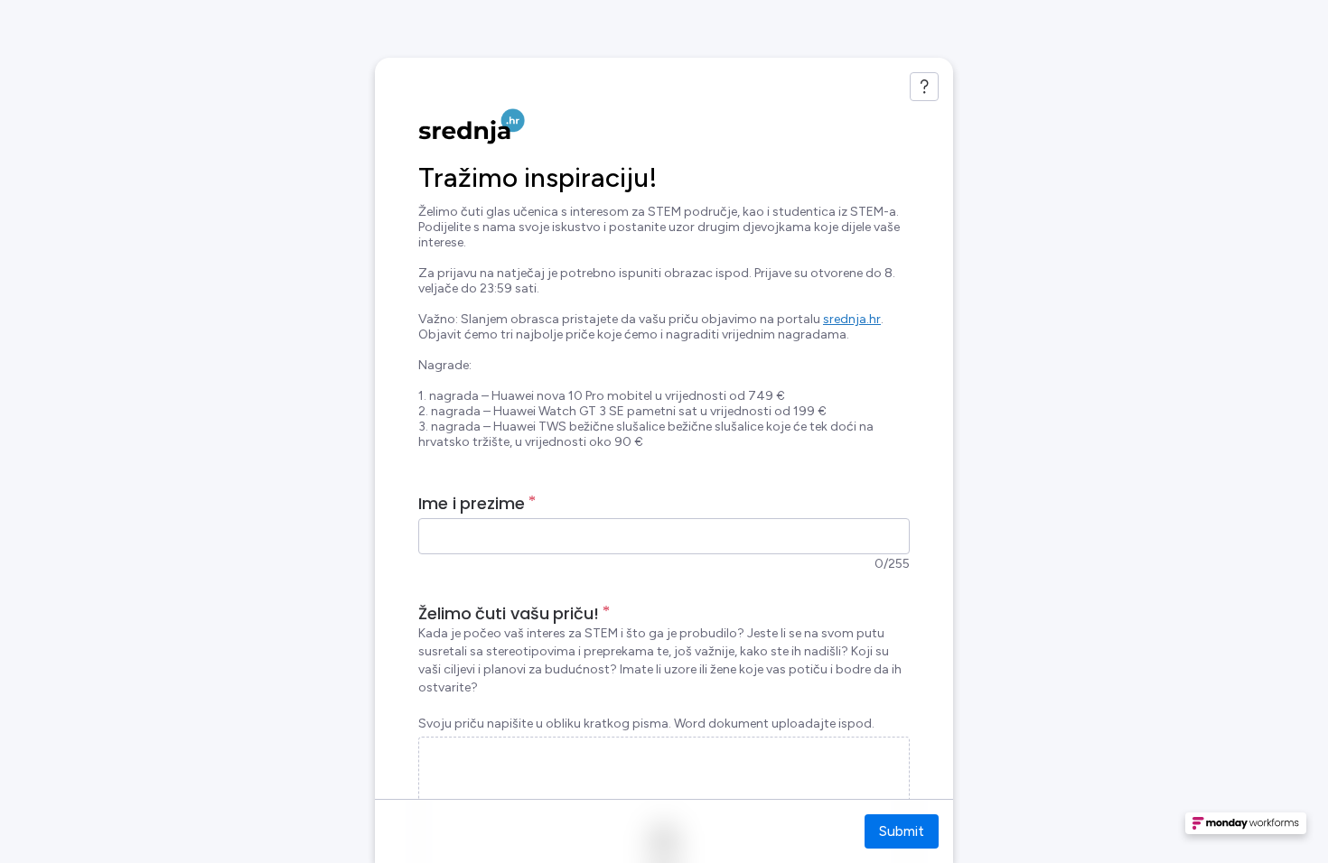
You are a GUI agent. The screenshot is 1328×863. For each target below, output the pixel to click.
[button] (1246, 829)
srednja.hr (852, 319)
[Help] (924, 86)
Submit (901, 831)
